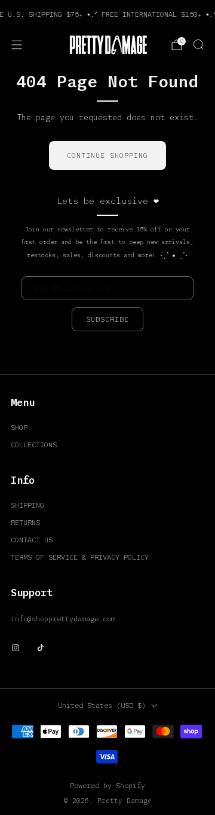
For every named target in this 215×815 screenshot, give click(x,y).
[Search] (198, 44)
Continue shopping (107, 155)
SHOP (19, 427)
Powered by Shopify (107, 785)
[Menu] (17, 45)
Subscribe (107, 319)
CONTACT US (32, 539)
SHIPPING (27, 504)
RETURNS (25, 522)
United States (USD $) (102, 705)
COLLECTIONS (34, 444)
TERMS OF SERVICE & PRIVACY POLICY (80, 557)
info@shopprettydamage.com (63, 618)
